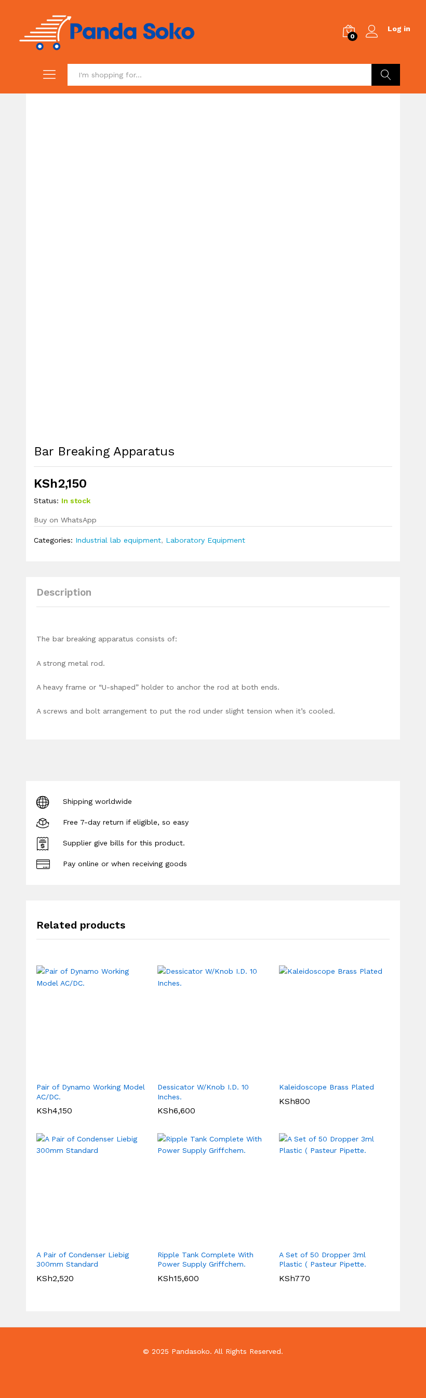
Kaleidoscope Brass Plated (326, 1087)
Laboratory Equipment (205, 540)
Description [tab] (63, 592)
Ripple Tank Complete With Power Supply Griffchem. (205, 1259)
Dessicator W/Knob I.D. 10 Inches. (203, 1091)
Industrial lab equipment (118, 540)
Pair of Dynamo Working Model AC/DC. (90, 1091)
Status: (46, 500)
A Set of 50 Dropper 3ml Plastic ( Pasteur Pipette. (322, 1259)
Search (385, 75)
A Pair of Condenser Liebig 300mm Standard (82, 1259)
